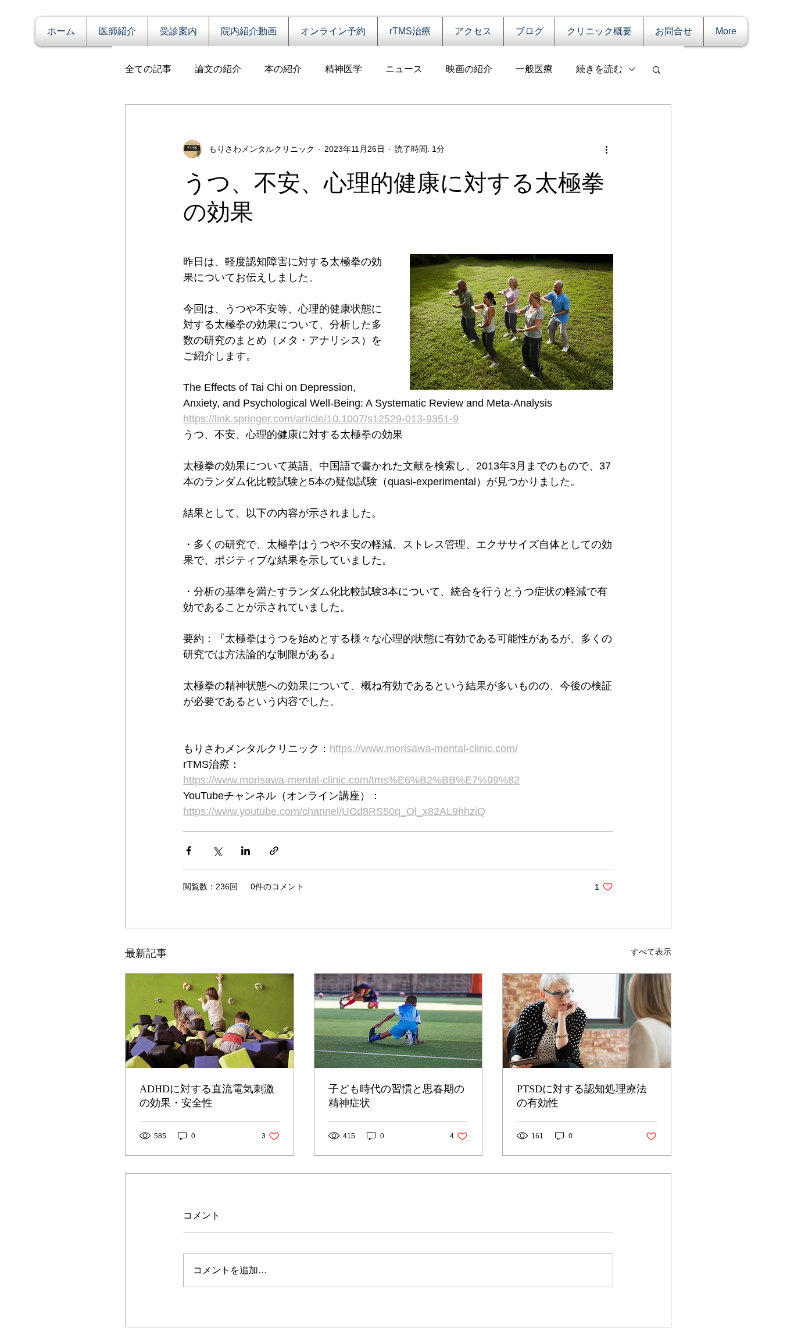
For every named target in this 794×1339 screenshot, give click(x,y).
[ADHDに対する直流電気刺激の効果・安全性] (210, 1021)
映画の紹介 (469, 69)
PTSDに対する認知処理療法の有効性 (582, 1096)
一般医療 (534, 69)
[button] (656, 69)
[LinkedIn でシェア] (245, 850)
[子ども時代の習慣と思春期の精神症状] (398, 1021)
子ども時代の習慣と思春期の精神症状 (396, 1096)
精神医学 (343, 69)
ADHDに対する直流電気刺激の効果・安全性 (207, 1096)
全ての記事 (148, 69)
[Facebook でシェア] (188, 850)
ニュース (404, 69)
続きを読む (599, 69)
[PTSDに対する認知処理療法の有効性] (587, 1021)
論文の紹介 (218, 69)
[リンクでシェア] (274, 850)
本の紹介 (283, 69)
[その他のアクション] (606, 149)
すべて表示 (651, 951)
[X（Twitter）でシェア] (217, 850)
